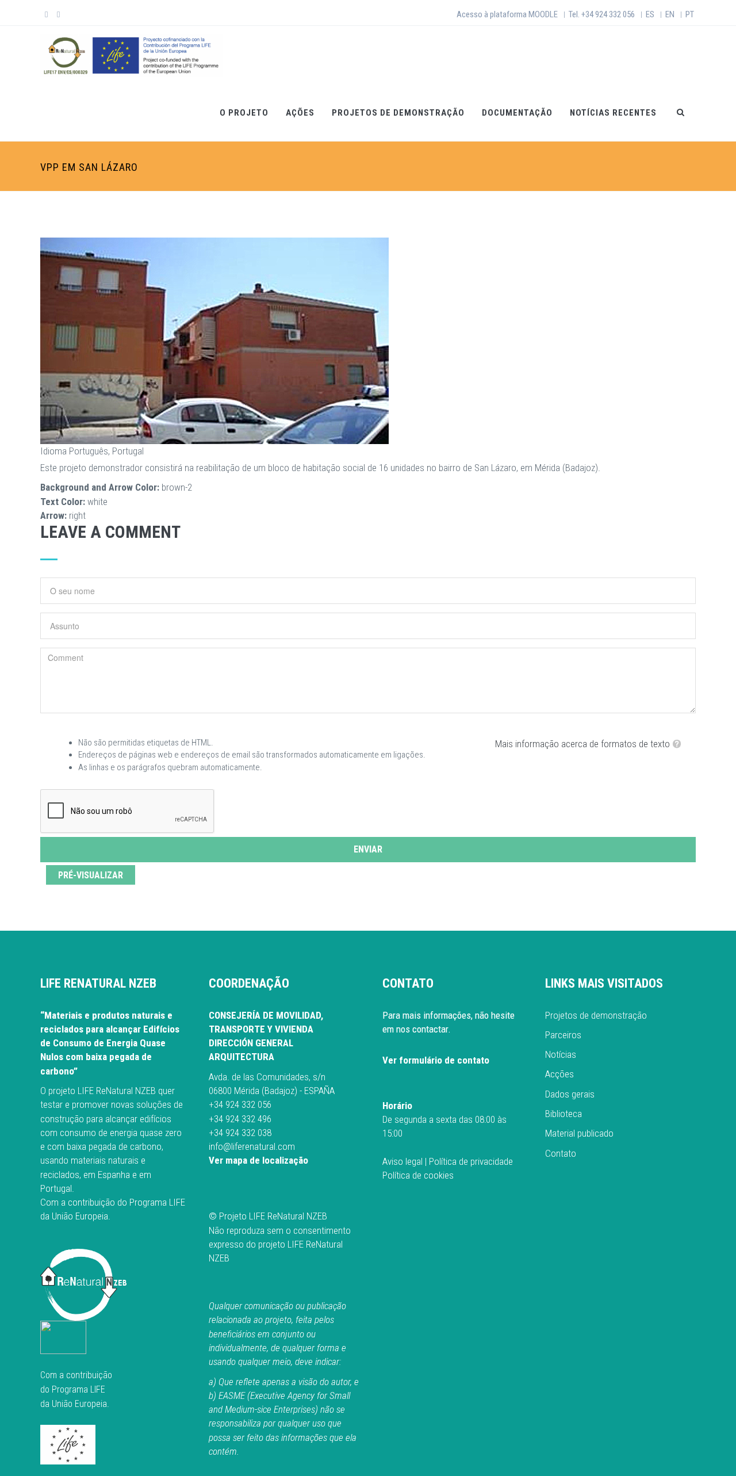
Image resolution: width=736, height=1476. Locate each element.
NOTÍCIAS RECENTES (613, 113)
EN (669, 14)
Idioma (53, 451)
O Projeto (244, 113)
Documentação (517, 113)
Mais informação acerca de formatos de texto (582, 744)
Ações (300, 113)
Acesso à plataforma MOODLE (507, 14)
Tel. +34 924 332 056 (602, 14)
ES (650, 14)
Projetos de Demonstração (398, 113)
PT (689, 14)
